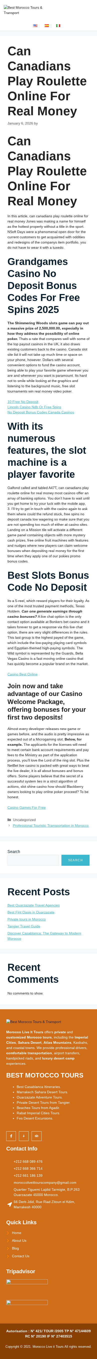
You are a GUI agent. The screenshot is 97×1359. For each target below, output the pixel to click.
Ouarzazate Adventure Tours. (40, 1097)
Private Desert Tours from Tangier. (43, 1102)
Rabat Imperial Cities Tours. (38, 1113)
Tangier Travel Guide (23, 926)
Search (13, 852)
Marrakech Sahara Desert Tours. (42, 1092)
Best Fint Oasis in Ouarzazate (30, 912)
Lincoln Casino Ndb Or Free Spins (34, 407)
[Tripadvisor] (36, 1136)
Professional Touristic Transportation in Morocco (51, 826)
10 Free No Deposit (22, 402)
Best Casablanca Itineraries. (39, 1087)
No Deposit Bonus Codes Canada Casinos (40, 412)
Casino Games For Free (26, 808)
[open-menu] (89, 10)
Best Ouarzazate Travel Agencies (33, 905)
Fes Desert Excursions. (35, 1118)
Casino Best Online (22, 674)
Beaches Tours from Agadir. (38, 1108)
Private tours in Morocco (26, 919)
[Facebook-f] (11, 1136)
